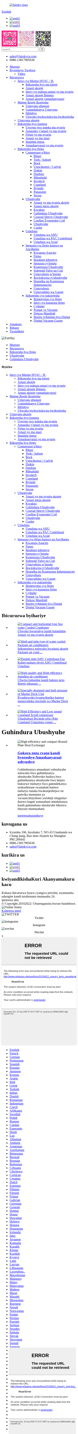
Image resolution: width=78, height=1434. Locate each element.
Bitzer (37, 156)
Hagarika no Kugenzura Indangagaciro (49, 283)
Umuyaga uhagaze (37, 106)
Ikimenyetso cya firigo (48, 299)
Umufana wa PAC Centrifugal (53, 238)
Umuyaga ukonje (28, 120)
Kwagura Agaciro (45, 252)
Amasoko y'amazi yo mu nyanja (46, 131)
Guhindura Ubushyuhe (48, 213)
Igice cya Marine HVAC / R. (36, 81)
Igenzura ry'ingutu (45, 263)
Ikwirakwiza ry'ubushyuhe (50, 277)
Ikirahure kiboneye (45, 259)
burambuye (36, 815)
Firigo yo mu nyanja (38, 134)
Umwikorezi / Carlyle (47, 166)
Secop (37, 195)
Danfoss (39, 174)
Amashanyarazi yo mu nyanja (44, 145)
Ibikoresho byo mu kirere (41, 84)
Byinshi (38, 188)
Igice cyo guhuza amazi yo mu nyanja (49, 91)
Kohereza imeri (11, 910)
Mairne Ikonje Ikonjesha (33, 102)
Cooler (38, 227)
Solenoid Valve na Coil (48, 270)
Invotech (39, 181)
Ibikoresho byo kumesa (32, 124)
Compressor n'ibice (38, 152)
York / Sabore (42, 159)
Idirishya (31, 113)
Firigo (37, 256)
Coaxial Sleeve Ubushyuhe (51, 217)
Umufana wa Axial (46, 242)
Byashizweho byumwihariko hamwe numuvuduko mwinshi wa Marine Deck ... (43, 701)
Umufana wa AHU (46, 234)
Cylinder (39, 306)
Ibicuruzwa (17, 77)
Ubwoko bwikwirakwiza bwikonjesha (50, 116)
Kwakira (39, 209)
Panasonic (40, 192)
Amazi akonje (34, 88)
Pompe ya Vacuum (45, 310)
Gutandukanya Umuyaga (41, 109)
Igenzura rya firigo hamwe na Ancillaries (43, 539)
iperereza (23, 815)
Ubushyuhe (33, 199)
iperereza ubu (10, 900)
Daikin (38, 170)
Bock (37, 163)
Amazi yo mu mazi (38, 138)
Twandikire (17, 331)
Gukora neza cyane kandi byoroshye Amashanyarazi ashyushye (39, 757)
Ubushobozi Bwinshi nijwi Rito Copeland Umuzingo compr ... (38, 720)
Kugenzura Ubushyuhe (48, 267)
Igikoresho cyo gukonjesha (43, 295)
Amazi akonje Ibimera (40, 95)
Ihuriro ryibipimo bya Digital (52, 317)
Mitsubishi (40, 177)
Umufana (31, 231)
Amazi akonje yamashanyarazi (45, 99)
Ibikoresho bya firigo (31, 149)
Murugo (15, 66)
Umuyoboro (41, 288)
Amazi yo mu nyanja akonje (51, 202)
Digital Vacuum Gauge (48, 320)
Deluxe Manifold (44, 313)
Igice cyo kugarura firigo (49, 302)
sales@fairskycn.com (23, 846)
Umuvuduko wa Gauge (48, 292)
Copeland (40, 184)
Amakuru (16, 324)
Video (21, 74)
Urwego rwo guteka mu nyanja (45, 127)
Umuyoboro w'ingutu (47, 274)
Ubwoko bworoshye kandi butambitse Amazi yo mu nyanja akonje (42, 632)
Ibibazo (14, 327)
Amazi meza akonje (46, 206)
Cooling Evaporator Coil (49, 220)
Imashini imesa (35, 141)
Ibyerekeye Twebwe (22, 70)
